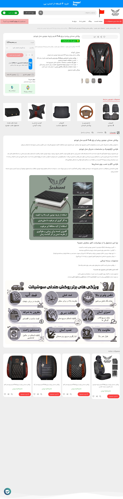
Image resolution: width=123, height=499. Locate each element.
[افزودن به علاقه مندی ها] (93, 396)
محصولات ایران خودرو (99, 28)
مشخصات (100, 132)
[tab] (112, 132)
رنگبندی (32, 48)
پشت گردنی (37, 125)
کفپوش (110, 123)
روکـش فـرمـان (86, 125)
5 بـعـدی (111, 125)
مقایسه (98, 36)
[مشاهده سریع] (100, 396)
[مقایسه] (97, 396)
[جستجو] (40, 13)
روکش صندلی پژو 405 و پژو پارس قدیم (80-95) (81, 28)
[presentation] (85, 58)
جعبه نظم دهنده (12, 123)
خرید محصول (113, 396)
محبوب (104, 36)
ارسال (101, 36)
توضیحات (113, 132)
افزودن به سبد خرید (15, 55)
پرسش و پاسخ (85, 132)
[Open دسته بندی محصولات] (106, 21)
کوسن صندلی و (37, 123)
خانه (119, 28)
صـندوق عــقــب (61, 125)
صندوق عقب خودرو (12, 125)
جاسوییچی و (86, 123)
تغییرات (95, 36)
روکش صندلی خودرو (111, 28)
